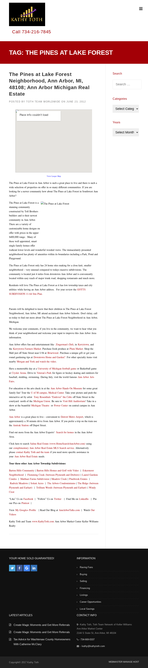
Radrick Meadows (19, 483)
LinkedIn (83, 499)
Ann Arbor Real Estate (26, 456)
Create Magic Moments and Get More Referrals (42, 624)
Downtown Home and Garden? (49, 357)
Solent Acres (37, 483)
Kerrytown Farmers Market (27, 348)
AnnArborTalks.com (69, 510)
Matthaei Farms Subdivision (34, 479)
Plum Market (76, 348)
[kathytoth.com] (27, 15)
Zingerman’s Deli (64, 344)
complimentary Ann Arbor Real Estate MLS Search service (43, 448)
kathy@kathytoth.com (93, 646)
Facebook (28, 499)
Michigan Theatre (40, 405)
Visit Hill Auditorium (74, 401)
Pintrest (25, 503)
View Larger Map (54, 176)
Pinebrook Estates (78, 479)
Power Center (61, 405)
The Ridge (83, 483)
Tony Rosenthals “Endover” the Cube (53, 397)
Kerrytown (83, 344)
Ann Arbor (14, 416)
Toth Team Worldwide (43, 101)
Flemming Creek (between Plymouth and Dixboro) (53, 474)
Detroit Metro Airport (72, 416)
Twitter (57, 499)
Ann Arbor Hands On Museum (67, 388)
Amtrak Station (21, 425)
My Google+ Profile (25, 510)
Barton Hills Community (21, 470)
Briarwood (52, 353)
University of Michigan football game (57, 368)
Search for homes (65, 432)
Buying (83, 574)
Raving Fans (86, 567)
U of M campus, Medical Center (47, 392)
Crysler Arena (19, 373)
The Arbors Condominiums (61, 483)
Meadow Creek (59, 479)
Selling (83, 581)
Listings (84, 595)
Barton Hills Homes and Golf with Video (58, 470)
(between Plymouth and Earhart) (69, 487)
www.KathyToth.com (43, 521)
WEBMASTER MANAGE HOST (124, 662)
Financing (85, 588)
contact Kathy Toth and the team (32, 452)
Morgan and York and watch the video (36, 361)
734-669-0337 (87, 639)
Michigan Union (41, 401)
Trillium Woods (44, 487)
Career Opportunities (90, 601)
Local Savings (87, 609)
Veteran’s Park (44, 373)
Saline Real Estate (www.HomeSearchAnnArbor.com (56, 443)
